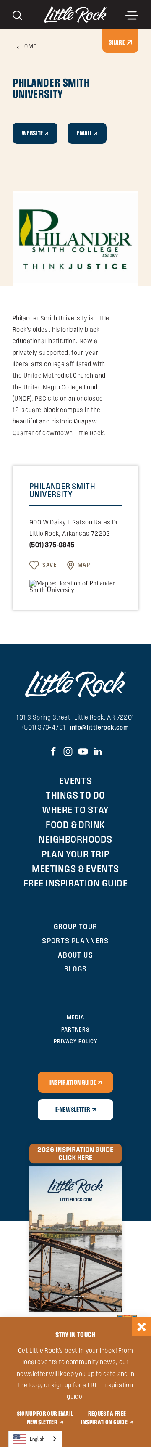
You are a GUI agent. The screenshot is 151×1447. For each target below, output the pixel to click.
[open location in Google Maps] (75, 585)
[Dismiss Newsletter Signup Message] (141, 1326)
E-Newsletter (73, 1109)
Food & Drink (75, 824)
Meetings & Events (75, 868)
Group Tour (76, 926)
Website (32, 133)
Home (29, 46)
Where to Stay (75, 809)
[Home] (75, 14)
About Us (75, 955)
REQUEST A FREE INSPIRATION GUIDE (104, 1417)
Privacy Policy (75, 1041)
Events (75, 780)
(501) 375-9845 (52, 544)
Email (84, 133)
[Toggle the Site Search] (17, 14)
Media (75, 1017)
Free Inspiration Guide (75, 883)
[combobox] (35, 1439)
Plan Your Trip (75, 854)
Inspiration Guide (72, 1082)
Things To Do (75, 795)
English (37, 1439)
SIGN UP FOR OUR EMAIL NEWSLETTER (45, 1417)
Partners (75, 1029)
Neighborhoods (75, 839)
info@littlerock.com (99, 727)
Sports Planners (75, 940)
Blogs (75, 969)
